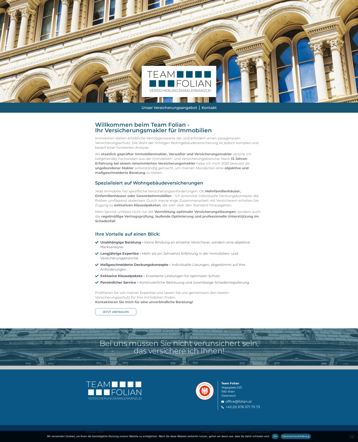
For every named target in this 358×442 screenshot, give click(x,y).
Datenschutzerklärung (295, 436)
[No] (352, 436)
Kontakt (209, 107)
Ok (275, 436)
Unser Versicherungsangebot (169, 107)
